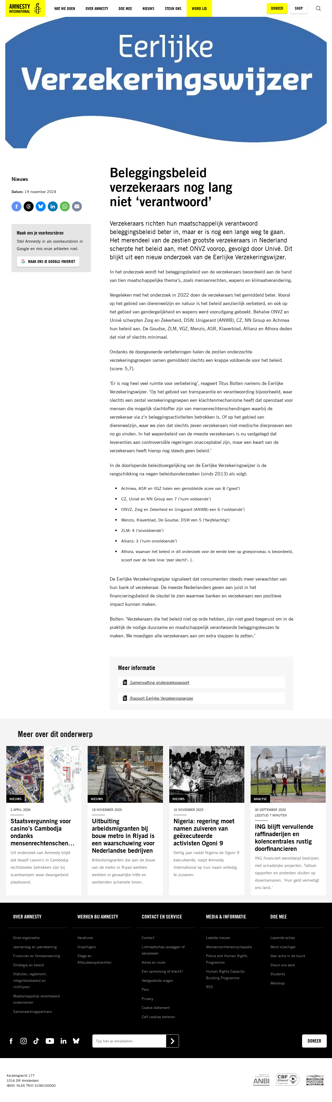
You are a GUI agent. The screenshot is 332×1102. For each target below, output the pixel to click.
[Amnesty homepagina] (25, 8)
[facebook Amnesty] (11, 1040)
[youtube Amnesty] (50, 1040)
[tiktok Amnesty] (36, 1040)
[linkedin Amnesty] (63, 1040)
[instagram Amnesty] (23, 1040)
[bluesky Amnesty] (76, 1040)
